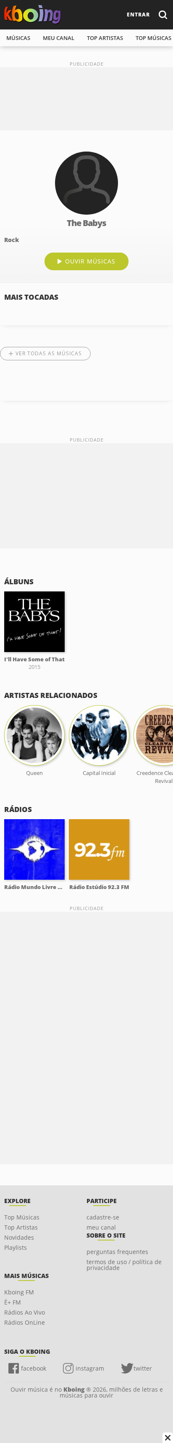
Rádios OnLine (24, 1322)
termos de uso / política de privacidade (124, 1265)
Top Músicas (21, 1217)
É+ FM (12, 1302)
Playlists (15, 1247)
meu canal (58, 38)
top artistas (105, 38)
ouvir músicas (90, 261)
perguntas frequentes (117, 1252)
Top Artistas (21, 1227)
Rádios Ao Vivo (24, 1312)
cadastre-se (102, 1217)
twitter (143, 1368)
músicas (18, 38)
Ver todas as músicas (49, 353)
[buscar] (162, 14)
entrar (138, 14)
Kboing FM (19, 1292)
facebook (33, 1368)
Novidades (19, 1237)
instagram (90, 1368)
